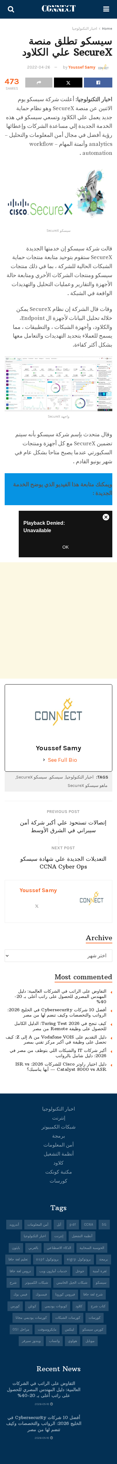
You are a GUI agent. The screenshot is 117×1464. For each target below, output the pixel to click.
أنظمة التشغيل (59, 1154)
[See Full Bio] (44, 760)
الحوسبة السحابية (92, 1248)
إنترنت (58, 1118)
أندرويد (14, 1225)
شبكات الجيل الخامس (71, 1283)
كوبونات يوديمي (56, 1306)
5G (104, 1225)
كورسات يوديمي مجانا (31, 1318)
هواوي (72, 1341)
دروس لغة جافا (20, 1271)
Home (107, 28)
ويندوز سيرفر (31, 1341)
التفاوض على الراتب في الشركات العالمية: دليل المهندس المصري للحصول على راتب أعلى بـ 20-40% (60, 996)
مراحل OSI (21, 1329)
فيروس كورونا (65, 1294)
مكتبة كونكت (58, 1172)
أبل (59, 1225)
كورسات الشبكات (67, 1318)
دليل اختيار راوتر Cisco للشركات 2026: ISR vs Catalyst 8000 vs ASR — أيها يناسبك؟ (60, 1066)
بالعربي (33, 1248)
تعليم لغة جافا (18, 1259)
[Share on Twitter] (68, 83)
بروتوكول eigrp (79, 1259)
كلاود (58, 1163)
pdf (73, 1225)
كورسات (58, 1181)
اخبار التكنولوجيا (84, 28)
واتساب (54, 1341)
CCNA (88, 1225)
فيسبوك (41, 1294)
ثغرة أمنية (100, 1271)
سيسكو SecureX (31, 777)
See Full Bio (62, 760)
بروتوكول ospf (47, 1259)
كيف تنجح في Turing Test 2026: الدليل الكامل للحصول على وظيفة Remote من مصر (60, 1026)
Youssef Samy (81, 67)
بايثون (16, 1248)
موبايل (90, 1341)
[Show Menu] (106, 9)
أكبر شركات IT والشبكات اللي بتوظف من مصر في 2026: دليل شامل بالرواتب (58, 1053)
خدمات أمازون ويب (53, 1271)
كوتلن (32, 1306)
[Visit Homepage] (58, 9)
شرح (13, 1283)
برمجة (58, 1136)
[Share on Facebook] (98, 83)
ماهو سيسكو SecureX (88, 785)
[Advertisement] (58, 620)
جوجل (80, 1271)
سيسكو (56, 777)
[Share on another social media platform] (38, 83)
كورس (15, 1306)
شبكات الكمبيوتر (58, 1127)
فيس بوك (20, 1294)
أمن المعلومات (58, 1145)
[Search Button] (11, 9)
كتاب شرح (98, 1306)
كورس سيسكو (92, 1329)
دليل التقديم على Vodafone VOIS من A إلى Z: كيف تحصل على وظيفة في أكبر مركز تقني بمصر (56, 1039)
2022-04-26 (38, 67)
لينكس (69, 1329)
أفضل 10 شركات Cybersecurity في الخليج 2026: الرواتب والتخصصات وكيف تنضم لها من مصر (56, 1012)
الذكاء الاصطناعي (59, 1248)
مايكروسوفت (47, 1329)
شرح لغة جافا (93, 1294)
